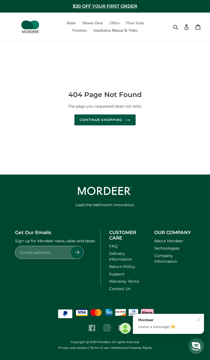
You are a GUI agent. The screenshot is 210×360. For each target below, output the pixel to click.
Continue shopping (101, 120)
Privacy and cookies (73, 348)
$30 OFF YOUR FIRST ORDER (105, 6)
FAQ (113, 246)
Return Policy (122, 266)
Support (117, 274)
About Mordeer (168, 240)
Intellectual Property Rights (131, 348)
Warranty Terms (124, 281)
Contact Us (119, 288)
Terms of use (99, 348)
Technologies (166, 248)
